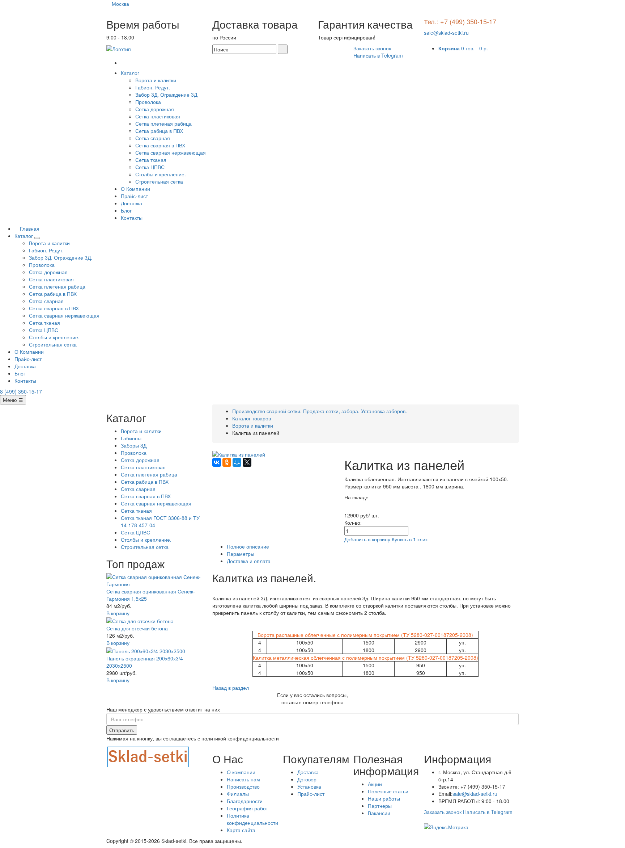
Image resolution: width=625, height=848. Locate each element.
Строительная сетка (159, 181)
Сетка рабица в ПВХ (159, 130)
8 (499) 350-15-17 (21, 391)
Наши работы (384, 798)
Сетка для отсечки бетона (137, 628)
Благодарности (245, 801)
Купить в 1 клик (410, 539)
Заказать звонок (372, 48)
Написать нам (243, 779)
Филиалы (238, 793)
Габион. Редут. (152, 87)
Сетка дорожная (154, 109)
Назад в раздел (230, 687)
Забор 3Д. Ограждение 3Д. (167, 94)
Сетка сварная (152, 138)
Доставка (131, 203)
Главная (28, 228)
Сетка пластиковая (157, 116)
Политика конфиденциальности (252, 819)
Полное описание (248, 546)
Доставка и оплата (249, 560)
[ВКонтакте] (216, 462)
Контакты (132, 217)
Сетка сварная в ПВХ (160, 145)
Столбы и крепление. (160, 174)
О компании (241, 772)
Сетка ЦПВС (150, 167)
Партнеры (380, 805)
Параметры (240, 553)
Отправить (121, 730)
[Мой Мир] (237, 462)
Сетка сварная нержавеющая (170, 152)
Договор (306, 779)
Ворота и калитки (155, 80)
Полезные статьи (388, 791)
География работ (247, 808)
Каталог (131, 72)
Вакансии (379, 812)
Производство (243, 786)
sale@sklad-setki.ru (446, 32)
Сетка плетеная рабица (163, 123)
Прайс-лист (134, 196)
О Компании (135, 188)
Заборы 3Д (133, 445)
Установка (309, 786)
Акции (375, 784)
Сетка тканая (150, 159)
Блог (126, 210)
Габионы (131, 438)
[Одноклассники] (226, 462)
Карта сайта (241, 830)
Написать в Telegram (378, 55)
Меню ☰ (13, 399)
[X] (247, 462)
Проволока (148, 101)
